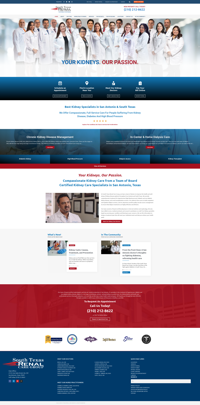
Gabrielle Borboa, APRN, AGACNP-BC (68, 385)
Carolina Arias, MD (63, 364)
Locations (120, 16)
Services (91, 16)
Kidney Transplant (175, 159)
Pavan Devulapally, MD (64, 369)
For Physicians (110, 16)
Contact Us (129, 16)
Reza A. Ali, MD (61, 362)
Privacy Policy (135, 385)
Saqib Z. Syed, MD (100, 371)
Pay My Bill (89, 1)
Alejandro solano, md (102, 367)
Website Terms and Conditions (140, 387)
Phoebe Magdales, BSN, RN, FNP (66, 389)
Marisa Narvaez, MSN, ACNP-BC (66, 393)
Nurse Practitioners (80, 16)
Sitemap (133, 393)
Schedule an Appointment (60, 89)
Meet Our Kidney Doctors (113, 89)
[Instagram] (72, 2)
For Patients (100, 16)
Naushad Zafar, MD (63, 375)
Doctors (69, 16)
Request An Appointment (111, 1)
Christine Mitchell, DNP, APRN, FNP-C (68, 391)
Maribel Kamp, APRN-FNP (64, 387)
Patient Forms (135, 367)
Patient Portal (98, 1)
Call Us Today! (100, 306)
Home (56, 16)
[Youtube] (69, 2)
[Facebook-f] (64, 2)
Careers (123, 1)
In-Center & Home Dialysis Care (150, 137)
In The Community (140, 16)
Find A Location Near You (87, 89)
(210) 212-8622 (134, 9)
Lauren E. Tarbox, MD (101, 373)
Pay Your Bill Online (140, 89)
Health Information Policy (139, 389)
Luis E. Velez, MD (99, 375)
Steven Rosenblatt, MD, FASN (103, 366)
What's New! (54, 234)
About (62, 16)
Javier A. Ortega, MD (101, 364)
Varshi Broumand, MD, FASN (65, 366)
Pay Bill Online (135, 369)
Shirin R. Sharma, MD (101, 369)
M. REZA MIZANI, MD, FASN (102, 362)
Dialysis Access (125, 159)
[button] (129, 2)
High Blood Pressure (75, 159)
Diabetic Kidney (25, 159)
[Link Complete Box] (73, 257)
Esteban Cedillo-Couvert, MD (66, 367)
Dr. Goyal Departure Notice (139, 391)
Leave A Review (135, 371)
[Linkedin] (66, 2)
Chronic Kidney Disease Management (50, 137)
